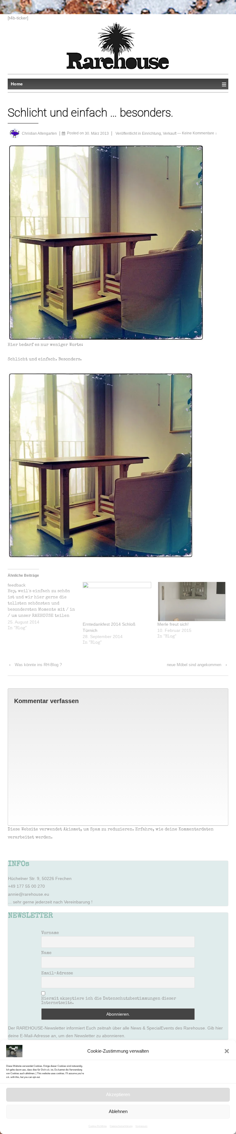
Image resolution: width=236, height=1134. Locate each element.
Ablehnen (118, 1111)
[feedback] (45, 606)
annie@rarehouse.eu (28, 894)
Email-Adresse (57, 973)
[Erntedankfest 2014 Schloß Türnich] (117, 601)
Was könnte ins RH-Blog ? (38, 664)
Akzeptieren (118, 1094)
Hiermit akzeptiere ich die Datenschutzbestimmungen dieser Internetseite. (108, 1001)
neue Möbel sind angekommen (194, 664)
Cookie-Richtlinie (97, 1126)
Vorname (50, 933)
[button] (227, 1051)
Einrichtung (151, 133)
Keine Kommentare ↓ (199, 133)
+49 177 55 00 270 (26, 886)
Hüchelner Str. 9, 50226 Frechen (40, 878)
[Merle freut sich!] (191, 601)
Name (46, 953)
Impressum (142, 1126)
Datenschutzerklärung (121, 1126)
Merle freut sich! (173, 624)
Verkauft (169, 133)
